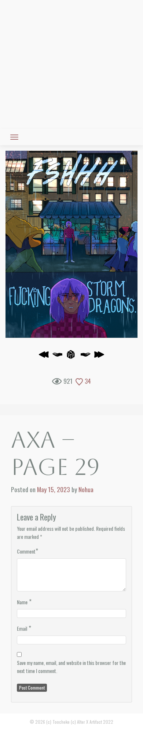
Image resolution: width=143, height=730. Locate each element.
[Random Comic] (71, 356)
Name (22, 602)
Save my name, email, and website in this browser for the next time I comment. (71, 666)
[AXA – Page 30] (72, 244)
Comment (26, 551)
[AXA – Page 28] (57, 356)
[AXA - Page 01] (43, 356)
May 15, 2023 (53, 489)
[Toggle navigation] (14, 137)
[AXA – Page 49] (99, 356)
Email (22, 628)
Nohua (86, 489)
